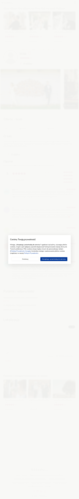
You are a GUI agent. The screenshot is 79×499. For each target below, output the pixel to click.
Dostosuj (25, 259)
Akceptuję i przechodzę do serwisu (54, 259)
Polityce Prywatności (31, 253)
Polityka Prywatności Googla (20, 251)
